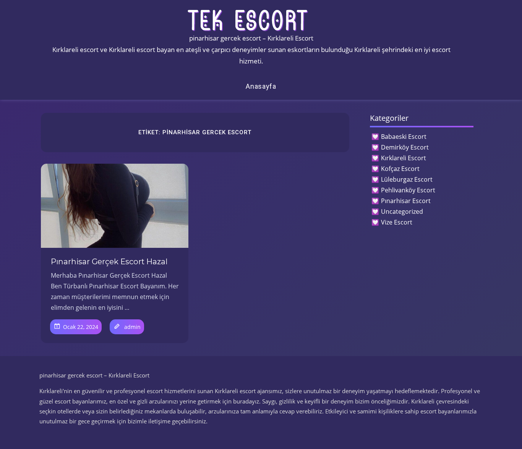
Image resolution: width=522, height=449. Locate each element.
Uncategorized (402, 211)
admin (132, 326)
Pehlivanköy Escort (408, 190)
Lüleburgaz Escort (407, 179)
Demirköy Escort (405, 147)
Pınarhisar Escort (406, 201)
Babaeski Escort (403, 136)
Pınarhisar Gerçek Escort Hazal (109, 261)
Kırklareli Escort (403, 158)
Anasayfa (261, 86)
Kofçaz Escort (400, 168)
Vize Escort (396, 222)
